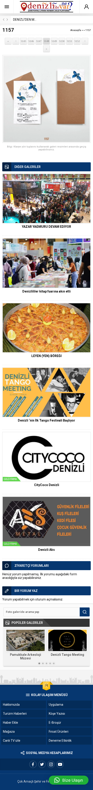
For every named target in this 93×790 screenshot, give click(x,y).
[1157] (46, 99)
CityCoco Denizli (46, 485)
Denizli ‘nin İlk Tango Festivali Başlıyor (46, 420)
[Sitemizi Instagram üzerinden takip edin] (51, 764)
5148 (46, 41)
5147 (39, 41)
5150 (62, 41)
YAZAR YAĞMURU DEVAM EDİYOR (46, 226)
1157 (88, 30)
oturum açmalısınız (49, 599)
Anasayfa (75, 30)
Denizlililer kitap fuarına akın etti (46, 291)
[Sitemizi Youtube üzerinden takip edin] (60, 764)
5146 (31, 41)
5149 (54, 41)
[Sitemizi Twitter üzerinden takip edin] (42, 764)
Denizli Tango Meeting (67, 654)
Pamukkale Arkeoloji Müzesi (25, 656)
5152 (77, 41)
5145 (23, 41)
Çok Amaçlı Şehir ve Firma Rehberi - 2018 (46, 781)
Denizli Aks (46, 549)
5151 (69, 41)
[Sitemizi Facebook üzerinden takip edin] (33, 764)
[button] (68, 780)
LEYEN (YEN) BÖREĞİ (46, 356)
